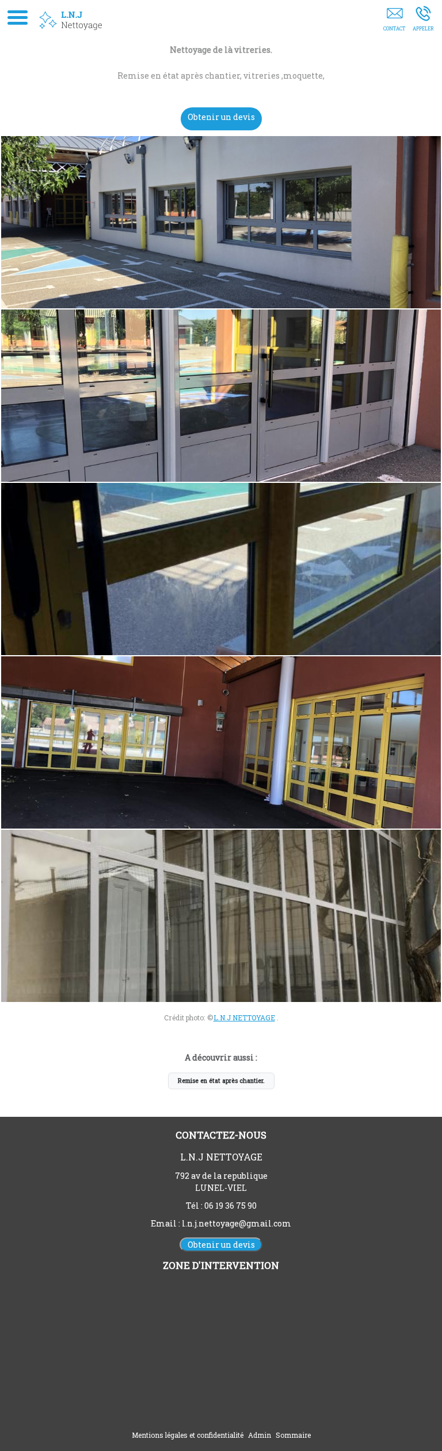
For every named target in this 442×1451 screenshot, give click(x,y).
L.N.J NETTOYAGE (244, 1017)
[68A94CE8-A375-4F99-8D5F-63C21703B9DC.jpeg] (221, 569)
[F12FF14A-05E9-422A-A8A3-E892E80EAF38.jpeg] (221, 916)
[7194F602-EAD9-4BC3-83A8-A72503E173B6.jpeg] (221, 742)
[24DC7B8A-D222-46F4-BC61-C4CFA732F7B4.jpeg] (221, 395)
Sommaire (293, 1435)
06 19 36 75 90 (230, 1205)
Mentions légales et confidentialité (187, 1435)
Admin (259, 1435)
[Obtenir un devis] (394, 21)
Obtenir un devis (221, 116)
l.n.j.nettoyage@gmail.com (236, 1223)
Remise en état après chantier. (221, 1081)
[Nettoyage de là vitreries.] (221, 222)
